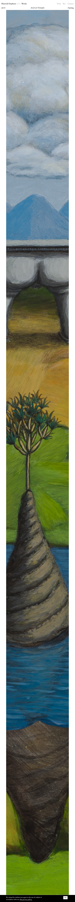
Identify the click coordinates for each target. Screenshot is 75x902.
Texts (59, 3)
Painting (71, 8)
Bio (64, 3)
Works (24, 3)
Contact (70, 3)
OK (65, 898)
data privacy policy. (26, 899)
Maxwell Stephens (8, 3)
